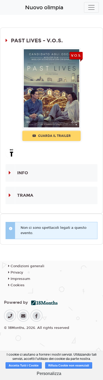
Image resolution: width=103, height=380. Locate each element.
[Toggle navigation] (91, 7)
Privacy (16, 272)
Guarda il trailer (54, 136)
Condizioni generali (27, 266)
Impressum (20, 279)
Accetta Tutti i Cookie (24, 365)
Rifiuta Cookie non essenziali (68, 365)
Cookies (17, 285)
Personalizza (49, 373)
